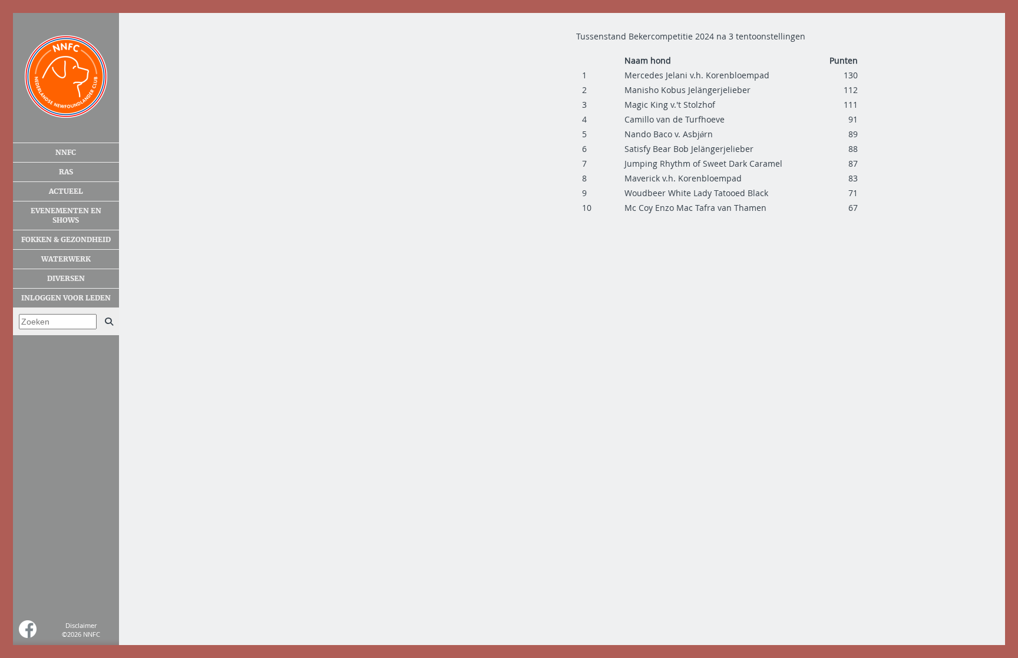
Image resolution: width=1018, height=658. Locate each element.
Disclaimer (81, 625)
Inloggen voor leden (66, 298)
